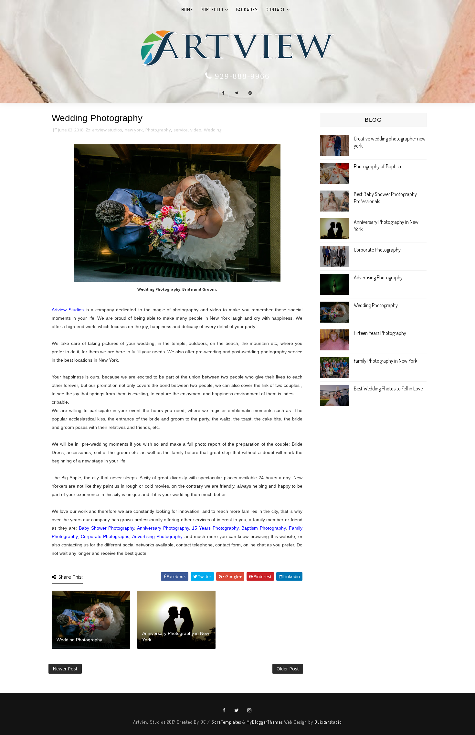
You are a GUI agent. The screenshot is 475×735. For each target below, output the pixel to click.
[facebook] (223, 93)
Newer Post (65, 669)
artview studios (107, 130)
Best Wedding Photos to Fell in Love (388, 388)
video (195, 130)
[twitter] (237, 93)
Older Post (288, 669)
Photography (158, 130)
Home (187, 9)
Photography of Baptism (378, 166)
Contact (275, 9)
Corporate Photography (377, 249)
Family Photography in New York (385, 360)
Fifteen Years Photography (380, 333)
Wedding (212, 130)
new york (134, 130)
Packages (247, 9)
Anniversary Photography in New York (175, 636)
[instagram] (250, 93)
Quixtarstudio (328, 722)
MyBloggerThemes (265, 722)
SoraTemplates (226, 722)
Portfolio (212, 9)
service (181, 130)
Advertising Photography (378, 277)
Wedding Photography (79, 639)
